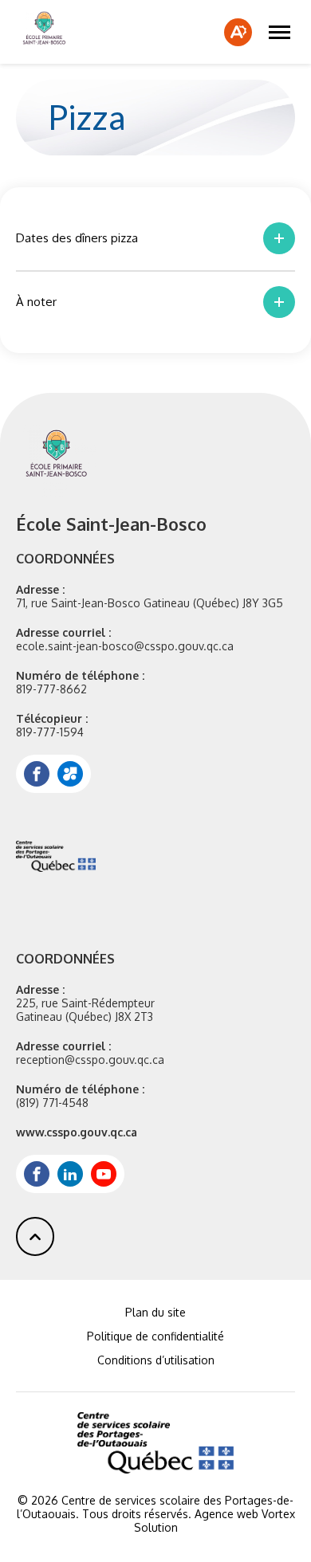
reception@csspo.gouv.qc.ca (90, 1059)
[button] (279, 32)
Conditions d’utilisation (156, 1360)
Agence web (226, 1514)
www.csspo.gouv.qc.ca (76, 1132)
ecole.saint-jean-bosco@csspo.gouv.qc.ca (125, 646)
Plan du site (155, 1312)
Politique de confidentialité (155, 1336)
